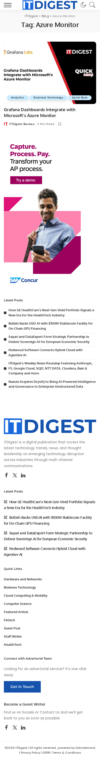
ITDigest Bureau (21, 124)
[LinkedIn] (23, 475)
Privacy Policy (30, 753)
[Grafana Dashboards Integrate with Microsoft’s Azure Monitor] (50, 73)
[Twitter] (15, 475)
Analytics (18, 97)
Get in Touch (22, 686)
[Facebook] (6, 475)
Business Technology (48, 97)
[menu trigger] (9, 5)
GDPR (46, 753)
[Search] (91, 5)
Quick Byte (79, 97)
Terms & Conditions (66, 753)
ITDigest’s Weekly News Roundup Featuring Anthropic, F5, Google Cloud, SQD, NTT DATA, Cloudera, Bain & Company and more (50, 368)
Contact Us (49, 712)
